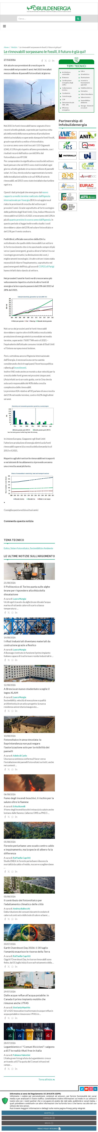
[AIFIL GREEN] (88, 196)
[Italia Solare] (68, 186)
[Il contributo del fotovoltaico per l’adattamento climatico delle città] (29, 885)
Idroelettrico (85, 74)
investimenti (20, 367)
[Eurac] (88, 186)
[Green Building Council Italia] (68, 206)
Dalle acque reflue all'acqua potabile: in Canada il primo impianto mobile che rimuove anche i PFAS (26, 999)
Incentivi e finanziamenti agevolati (85, 83)
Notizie (14, 47)
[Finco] (68, 196)
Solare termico (85, 97)
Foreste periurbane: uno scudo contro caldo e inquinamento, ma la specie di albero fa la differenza (29, 849)
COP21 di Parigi (46, 266)
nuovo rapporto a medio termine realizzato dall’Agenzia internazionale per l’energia (27, 196)
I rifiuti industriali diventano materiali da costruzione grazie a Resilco (27, 643)
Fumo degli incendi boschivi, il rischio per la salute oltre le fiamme (29, 799)
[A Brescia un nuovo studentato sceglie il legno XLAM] (29, 673)
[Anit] (88, 135)
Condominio (66, 93)
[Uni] (88, 155)
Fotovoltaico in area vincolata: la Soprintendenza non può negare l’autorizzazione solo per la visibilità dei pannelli (27, 745)
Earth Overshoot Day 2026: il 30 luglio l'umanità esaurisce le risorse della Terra (27, 949)
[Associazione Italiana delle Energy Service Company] (88, 176)
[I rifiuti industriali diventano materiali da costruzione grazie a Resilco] (29, 626)
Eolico (7, 548)
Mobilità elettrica (86, 88)
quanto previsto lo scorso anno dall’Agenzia (30, 219)
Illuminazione (85, 77)
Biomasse (65, 77)
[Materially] (68, 155)
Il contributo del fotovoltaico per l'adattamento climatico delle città (23, 902)
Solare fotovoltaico (19, 548)
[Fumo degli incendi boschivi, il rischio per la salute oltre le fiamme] (29, 782)
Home (6, 47)
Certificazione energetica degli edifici (67, 83)
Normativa (84, 91)
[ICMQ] (88, 145)
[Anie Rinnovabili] (68, 135)
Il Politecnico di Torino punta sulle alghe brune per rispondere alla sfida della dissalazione (27, 590)
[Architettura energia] (68, 176)
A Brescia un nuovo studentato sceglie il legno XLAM (27, 690)
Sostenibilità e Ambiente (41, 548)
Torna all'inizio (46, 1079)
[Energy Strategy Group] (68, 145)
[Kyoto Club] (68, 165)
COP (63, 99)
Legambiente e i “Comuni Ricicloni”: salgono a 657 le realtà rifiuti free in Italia (29, 1048)
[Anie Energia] (88, 165)
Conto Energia (66, 96)
